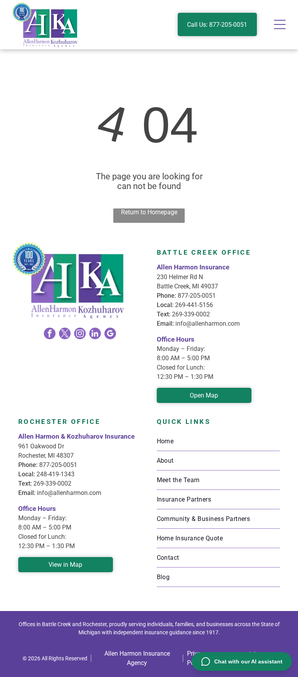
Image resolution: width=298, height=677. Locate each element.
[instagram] (80, 334)
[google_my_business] (110, 334)
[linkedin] (95, 334)
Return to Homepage (149, 212)
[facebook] (49, 334)
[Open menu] (280, 24)
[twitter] (65, 334)
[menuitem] (218, 441)
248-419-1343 (55, 474)
